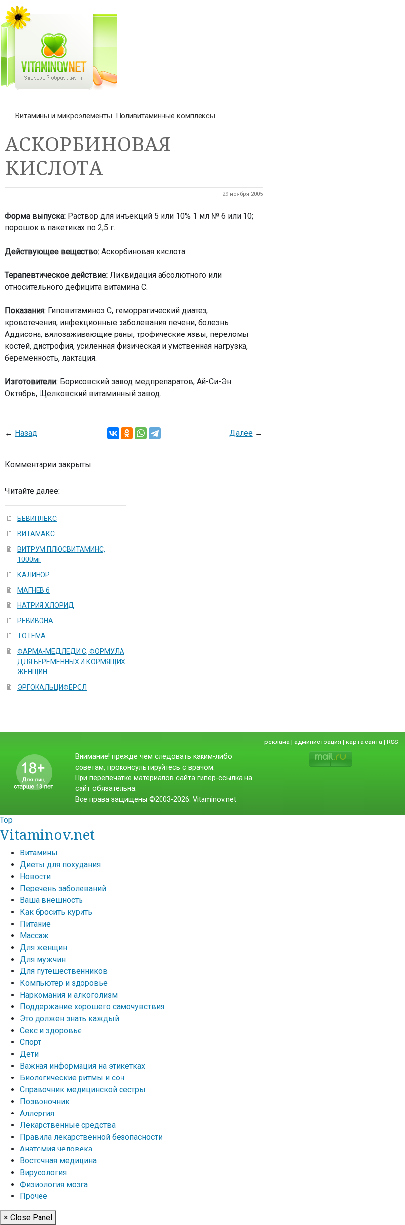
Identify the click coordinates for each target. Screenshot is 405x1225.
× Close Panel (28, 1217)
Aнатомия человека (56, 1148)
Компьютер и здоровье (64, 983)
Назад (26, 433)
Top (6, 820)
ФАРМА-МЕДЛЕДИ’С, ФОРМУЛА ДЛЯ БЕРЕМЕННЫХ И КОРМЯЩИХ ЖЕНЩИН (71, 661)
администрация (317, 741)
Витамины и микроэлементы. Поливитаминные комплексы (115, 115)
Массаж (34, 935)
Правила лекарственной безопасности (91, 1137)
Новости (35, 876)
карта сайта (364, 741)
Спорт (30, 1042)
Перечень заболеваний (63, 888)
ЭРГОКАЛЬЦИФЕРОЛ (52, 687)
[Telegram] (155, 433)
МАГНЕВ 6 (33, 590)
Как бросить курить (56, 912)
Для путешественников (64, 971)
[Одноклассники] (127, 433)
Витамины (39, 852)
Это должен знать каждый (69, 1018)
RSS (392, 741)
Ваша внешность (51, 900)
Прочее (33, 1196)
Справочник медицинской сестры (83, 1089)
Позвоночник (45, 1101)
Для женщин (43, 947)
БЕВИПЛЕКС (37, 518)
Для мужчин (43, 959)
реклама (277, 741)
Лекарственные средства (68, 1125)
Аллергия (37, 1113)
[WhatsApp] (141, 433)
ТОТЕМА (31, 636)
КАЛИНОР (33, 575)
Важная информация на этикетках (82, 1066)
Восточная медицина (58, 1160)
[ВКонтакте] (113, 433)
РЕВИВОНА (35, 621)
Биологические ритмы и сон (72, 1077)
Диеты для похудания (60, 864)
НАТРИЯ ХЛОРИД (45, 605)
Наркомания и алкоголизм (69, 995)
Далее (241, 433)
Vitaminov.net (47, 834)
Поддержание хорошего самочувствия (92, 1006)
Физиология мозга (54, 1184)
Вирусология (43, 1172)
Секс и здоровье (51, 1030)
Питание (35, 923)
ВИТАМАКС (36, 534)
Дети (29, 1054)
